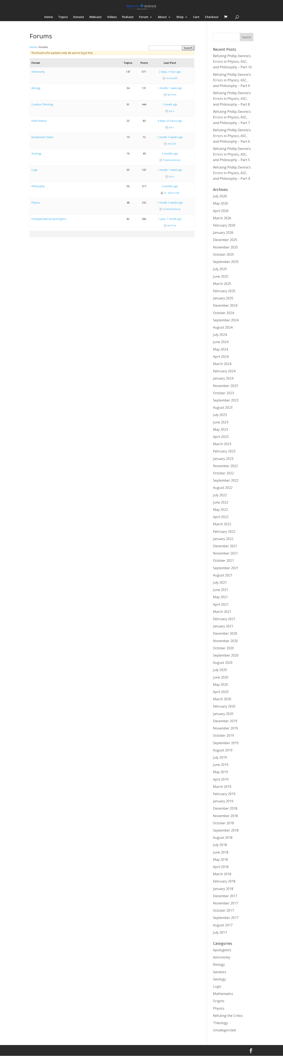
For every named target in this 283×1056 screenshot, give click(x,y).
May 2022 (220, 509)
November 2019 (225, 728)
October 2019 (223, 735)
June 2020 (220, 677)
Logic (34, 170)
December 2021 (225, 546)
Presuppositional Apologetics (48, 219)
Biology (35, 88)
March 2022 (222, 524)
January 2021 (223, 626)
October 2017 (223, 910)
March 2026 (222, 218)
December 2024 (225, 305)
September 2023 (225, 400)
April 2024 (221, 356)
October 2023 (223, 393)
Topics (63, 17)
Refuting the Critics (228, 1015)
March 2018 (222, 874)
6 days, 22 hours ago (170, 121)
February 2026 (224, 225)
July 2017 (220, 932)
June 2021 (220, 589)
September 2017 (225, 917)
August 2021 (222, 575)
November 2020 (225, 641)
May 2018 (220, 859)
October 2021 (223, 560)
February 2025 (224, 291)
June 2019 (220, 764)
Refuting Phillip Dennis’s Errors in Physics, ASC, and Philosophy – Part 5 (232, 154)
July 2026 (220, 196)
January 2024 (223, 378)
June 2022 (220, 502)
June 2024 (220, 342)
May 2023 (220, 429)
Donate (78, 17)
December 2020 (225, 633)
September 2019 (225, 743)
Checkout (212, 17)
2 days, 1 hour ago (170, 72)
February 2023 (224, 451)
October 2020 (223, 648)
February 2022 (224, 531)
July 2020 (220, 670)
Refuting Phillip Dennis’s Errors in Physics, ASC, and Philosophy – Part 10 (232, 61)
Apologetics (222, 950)
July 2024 (220, 334)
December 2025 (225, 239)
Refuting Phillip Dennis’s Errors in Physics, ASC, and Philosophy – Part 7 (232, 117)
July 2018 (220, 845)
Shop (180, 17)
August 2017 (222, 925)
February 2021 (224, 619)
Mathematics (223, 993)
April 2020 (221, 692)
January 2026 (223, 232)
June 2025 (220, 276)
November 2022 (225, 466)
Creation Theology (42, 104)
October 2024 (223, 313)
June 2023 (220, 422)
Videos (112, 17)
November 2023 (225, 385)
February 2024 (224, 371)
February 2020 (224, 706)
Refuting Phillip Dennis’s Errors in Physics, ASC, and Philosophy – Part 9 (232, 80)
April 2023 (221, 436)
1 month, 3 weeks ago (170, 202)
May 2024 (220, 349)
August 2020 (222, 662)
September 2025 (225, 261)
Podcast (128, 17)
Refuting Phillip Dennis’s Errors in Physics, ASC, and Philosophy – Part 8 (232, 98)
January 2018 (223, 888)
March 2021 (222, 611)
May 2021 (220, 597)
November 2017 (225, 903)
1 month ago (169, 104)
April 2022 (221, 517)
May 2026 (220, 203)
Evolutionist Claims (42, 137)
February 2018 (224, 881)
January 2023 (223, 458)
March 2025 (222, 283)
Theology (220, 1023)
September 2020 (225, 655)
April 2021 (221, 604)
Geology (36, 153)
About (162, 17)
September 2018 (225, 830)
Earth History (39, 121)
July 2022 (220, 495)
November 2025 (225, 247)
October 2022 (223, 473)
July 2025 (220, 269)
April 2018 (221, 866)
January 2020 (223, 713)
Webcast (95, 17)
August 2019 (222, 750)
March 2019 (222, 786)
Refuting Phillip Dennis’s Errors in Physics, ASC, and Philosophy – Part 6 (232, 135)
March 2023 (222, 444)
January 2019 (223, 801)
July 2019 (220, 757)
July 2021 (220, 582)
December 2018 (225, 808)
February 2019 (224, 794)
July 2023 (220, 414)
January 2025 (223, 298)
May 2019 (220, 772)
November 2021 (225, 553)
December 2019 (225, 721)
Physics (35, 202)
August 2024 (222, 327)
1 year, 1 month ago (170, 219)
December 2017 (225, 896)
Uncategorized (224, 1030)
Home (48, 17)
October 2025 (223, 254)
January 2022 (223, 538)
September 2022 (225, 480)
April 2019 (221, 779)
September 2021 (225, 568)
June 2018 (220, 852)
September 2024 (225, 320)
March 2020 (222, 699)
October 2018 (223, 823)
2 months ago (170, 153)
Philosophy (38, 186)
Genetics (219, 972)
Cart (196, 17)
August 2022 (222, 487)
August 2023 (222, 407)
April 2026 (221, 211)
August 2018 (222, 837)
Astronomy (38, 72)
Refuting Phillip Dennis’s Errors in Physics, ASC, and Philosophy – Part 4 (232, 173)
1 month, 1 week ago (170, 88)
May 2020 (220, 684)
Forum (143, 17)
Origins (218, 1001)
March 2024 (222, 364)
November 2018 (225, 816)
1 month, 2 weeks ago (170, 137)
